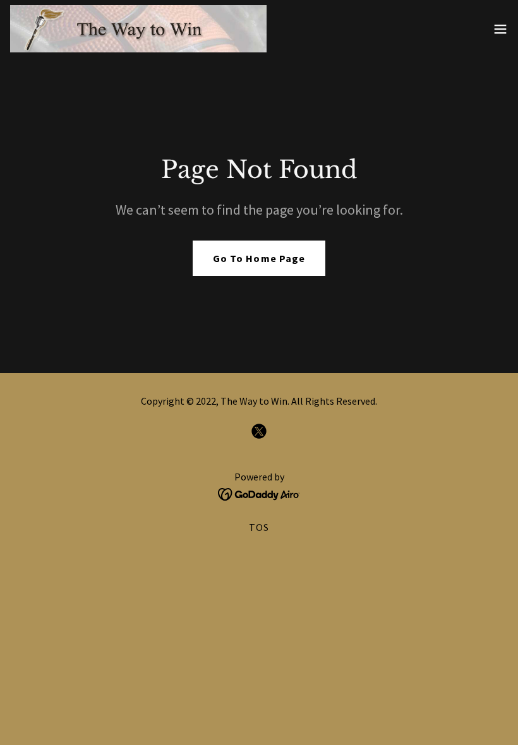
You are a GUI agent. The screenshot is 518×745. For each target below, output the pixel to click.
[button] (500, 29)
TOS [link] (259, 527)
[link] (138, 28)
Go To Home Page (258, 258)
